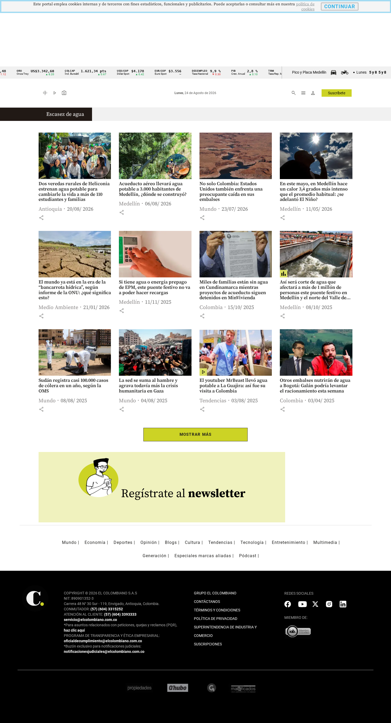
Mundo (208, 209)
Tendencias (212, 401)
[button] (41, 217)
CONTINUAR (339, 6)
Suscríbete (336, 93)
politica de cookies (305, 7)
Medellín (129, 204)
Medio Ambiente (58, 307)
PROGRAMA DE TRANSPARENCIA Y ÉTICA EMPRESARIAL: (112, 635)
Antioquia (50, 209)
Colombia (211, 307)
